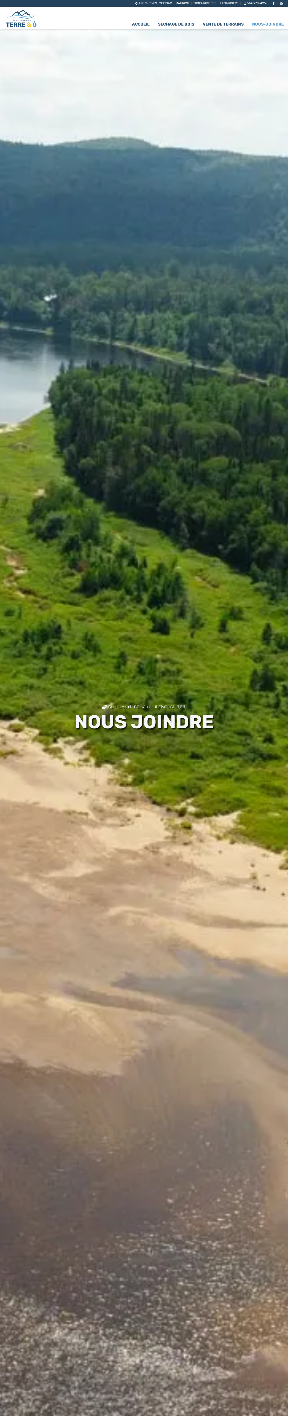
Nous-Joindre (268, 25)
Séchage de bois (176, 25)
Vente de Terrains (223, 25)
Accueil (140, 25)
